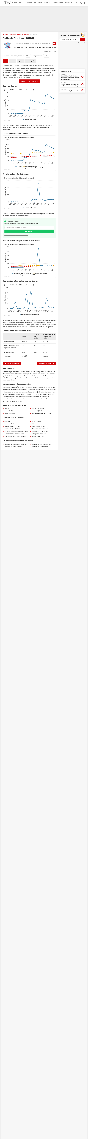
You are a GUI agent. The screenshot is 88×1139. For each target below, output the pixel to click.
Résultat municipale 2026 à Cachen (15, 444)
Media (40, 3)
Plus (75, 3)
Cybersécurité (58, 3)
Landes (19, 34)
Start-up (47, 3)
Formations (66, 71)
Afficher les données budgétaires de (13, 55)
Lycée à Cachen (37, 421)
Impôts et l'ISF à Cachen (12, 428)
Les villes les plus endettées (29, 81)
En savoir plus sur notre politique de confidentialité (16, 235)
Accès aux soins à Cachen (40, 431)
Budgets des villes (11, 34)
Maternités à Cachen (38, 426)
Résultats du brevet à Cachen (41, 444)
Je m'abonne (28, 231)
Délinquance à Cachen (39, 433)
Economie (68, 3)
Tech (21, 3)
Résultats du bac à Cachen (13, 446)
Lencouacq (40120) (38, 408)
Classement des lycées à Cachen (15, 436)
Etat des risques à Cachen (40, 428)
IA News (14, 3)
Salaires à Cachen (10, 423)
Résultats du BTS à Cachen (40, 446)
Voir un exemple (81, 42)
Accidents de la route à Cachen (14, 433)
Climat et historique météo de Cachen (16, 431)
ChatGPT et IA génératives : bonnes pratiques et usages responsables (70, 77)
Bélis (22, 47)
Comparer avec (37, 55)
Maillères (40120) (9, 413)
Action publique (30, 3)
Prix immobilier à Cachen (12, 426)
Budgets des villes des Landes (41, 413)
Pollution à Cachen (37, 436)
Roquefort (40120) (37, 411)
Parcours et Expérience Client (70, 90)
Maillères (31, 47)
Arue (26, 47)
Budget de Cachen (13, 363)
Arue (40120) (8, 411)
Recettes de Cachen (45, 363)
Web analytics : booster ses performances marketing (70, 84)
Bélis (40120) (8, 408)
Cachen (25, 34)
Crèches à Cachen (37, 423)
